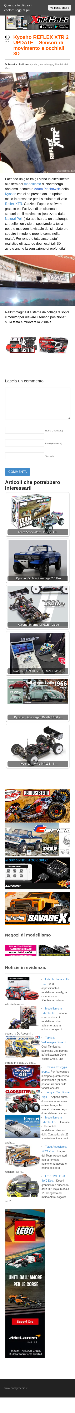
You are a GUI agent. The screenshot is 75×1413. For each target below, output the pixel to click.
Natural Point (14, 218)
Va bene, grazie (59, 7)
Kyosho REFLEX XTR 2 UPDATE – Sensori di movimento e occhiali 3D (41, 45)
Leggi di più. (23, 10)
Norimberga (46, 64)
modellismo (32, 184)
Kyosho (34, 64)
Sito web (49, 456)
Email (53, 443)
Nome (54, 430)
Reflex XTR (13, 204)
